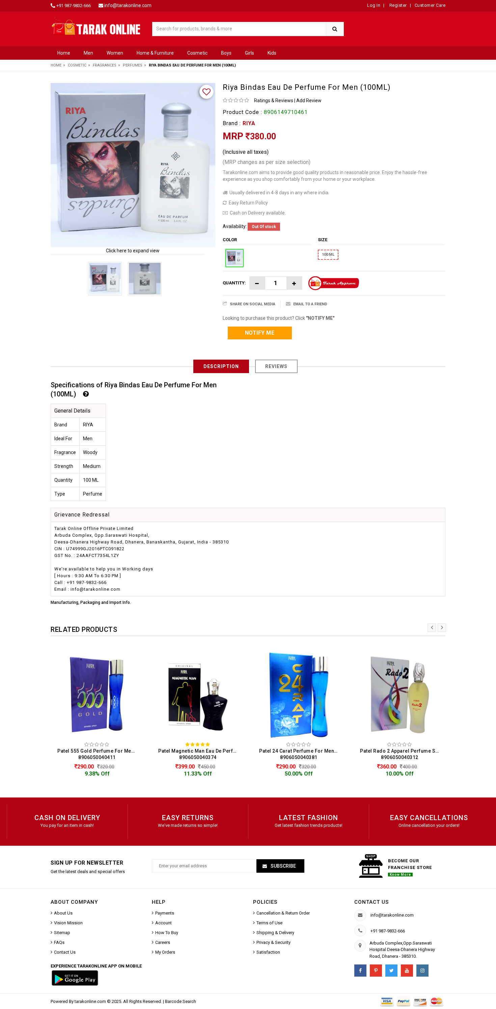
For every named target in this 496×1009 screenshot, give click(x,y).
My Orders (165, 952)
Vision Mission (68, 922)
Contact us (371, 902)
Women (115, 53)
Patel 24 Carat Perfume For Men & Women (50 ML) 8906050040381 (199, 754)
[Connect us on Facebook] (360, 970)
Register (397, 5)
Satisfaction (268, 952)
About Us (63, 913)
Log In (373, 5)
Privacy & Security (273, 942)
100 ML (328, 254)
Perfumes (132, 65)
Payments (164, 913)
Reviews (276, 366)
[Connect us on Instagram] (422, 970)
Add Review (309, 100)
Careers (162, 942)
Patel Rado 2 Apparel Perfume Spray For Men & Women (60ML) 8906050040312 (300, 754)
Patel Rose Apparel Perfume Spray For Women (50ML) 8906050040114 (401, 754)
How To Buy (166, 932)
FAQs (59, 942)
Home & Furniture (155, 53)
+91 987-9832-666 (73, 5)
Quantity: (234, 282)
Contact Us (65, 952)
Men (88, 53)
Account (163, 922)
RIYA (249, 123)
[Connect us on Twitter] (391, 970)
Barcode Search (180, 1001)
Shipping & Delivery (275, 932)
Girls (249, 53)
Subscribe (283, 866)
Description (221, 366)
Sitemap (62, 932)
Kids (272, 53)
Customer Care (430, 5)
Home (63, 53)
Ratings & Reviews (273, 100)
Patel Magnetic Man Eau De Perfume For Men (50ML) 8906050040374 (98, 754)
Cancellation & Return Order (283, 913)
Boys (226, 53)
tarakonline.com (91, 1001)
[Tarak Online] (96, 25)
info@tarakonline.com (127, 5)
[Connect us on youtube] (407, 970)
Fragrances (104, 65)
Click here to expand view (133, 250)
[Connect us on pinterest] (376, 970)
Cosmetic (197, 53)
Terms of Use (269, 922)
